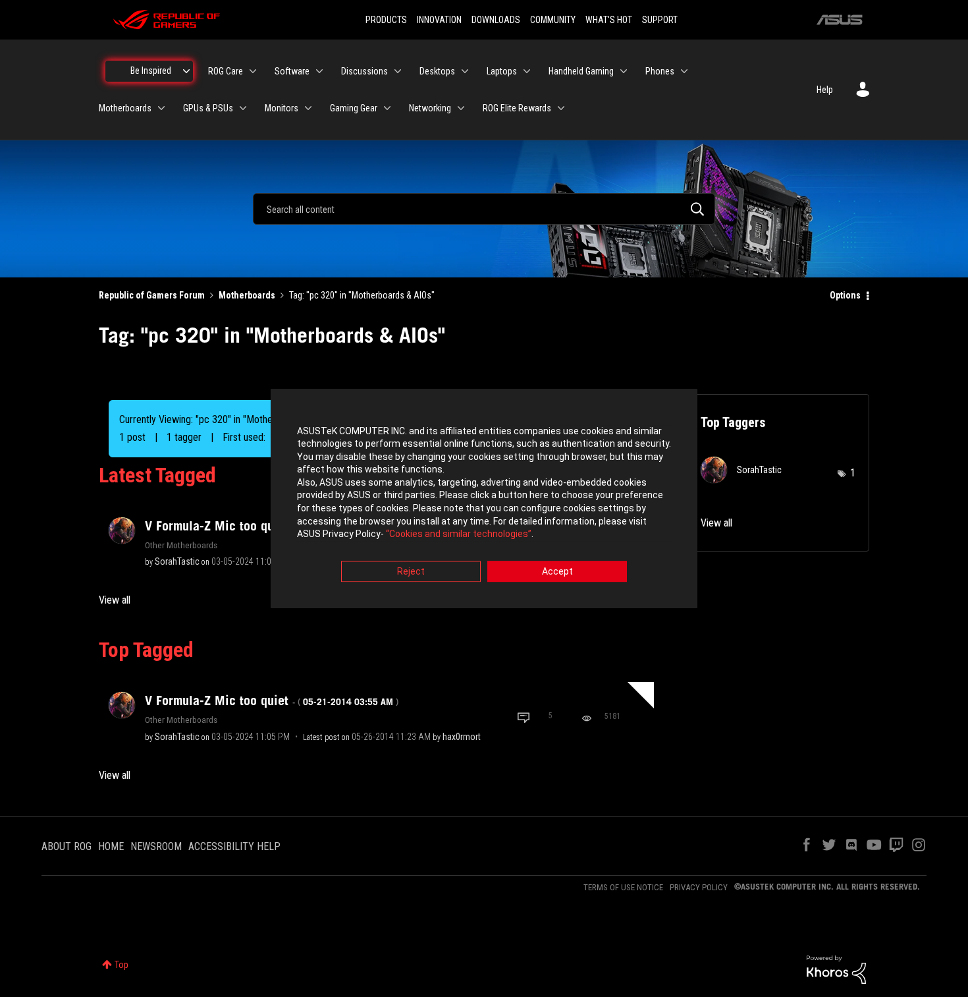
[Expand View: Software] (319, 71)
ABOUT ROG (66, 846)
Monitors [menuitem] (281, 108)
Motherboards (247, 295)
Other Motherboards (181, 545)
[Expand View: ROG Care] (252, 71)
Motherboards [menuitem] (125, 108)
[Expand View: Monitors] (308, 108)
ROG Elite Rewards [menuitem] (517, 108)
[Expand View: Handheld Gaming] (623, 71)
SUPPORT (660, 19)
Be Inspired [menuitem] (150, 70)
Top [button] (121, 964)
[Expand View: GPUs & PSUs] (243, 108)
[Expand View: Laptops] (526, 71)
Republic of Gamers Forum (152, 295)
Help (825, 89)
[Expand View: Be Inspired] (186, 71)
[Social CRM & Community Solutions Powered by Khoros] (836, 968)
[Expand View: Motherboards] (161, 108)
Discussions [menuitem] (364, 71)
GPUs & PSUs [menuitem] (208, 108)
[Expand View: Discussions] (397, 71)
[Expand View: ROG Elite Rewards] (561, 108)
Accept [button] (557, 571)
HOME (111, 846)
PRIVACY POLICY (699, 887)
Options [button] (845, 295)
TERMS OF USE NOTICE (623, 887)
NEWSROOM (156, 846)
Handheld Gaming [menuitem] (581, 71)
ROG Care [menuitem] (225, 71)
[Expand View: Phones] (684, 71)
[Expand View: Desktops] (464, 71)
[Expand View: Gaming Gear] (387, 108)
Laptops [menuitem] (502, 71)
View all (114, 600)
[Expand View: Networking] (461, 108)
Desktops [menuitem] (437, 71)
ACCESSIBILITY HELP (234, 846)
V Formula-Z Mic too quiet (271, 700)
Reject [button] (411, 571)
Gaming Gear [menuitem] (353, 108)
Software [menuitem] (292, 71)
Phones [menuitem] (659, 71)
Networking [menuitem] (430, 108)
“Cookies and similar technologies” (458, 534)
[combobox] (484, 209)
